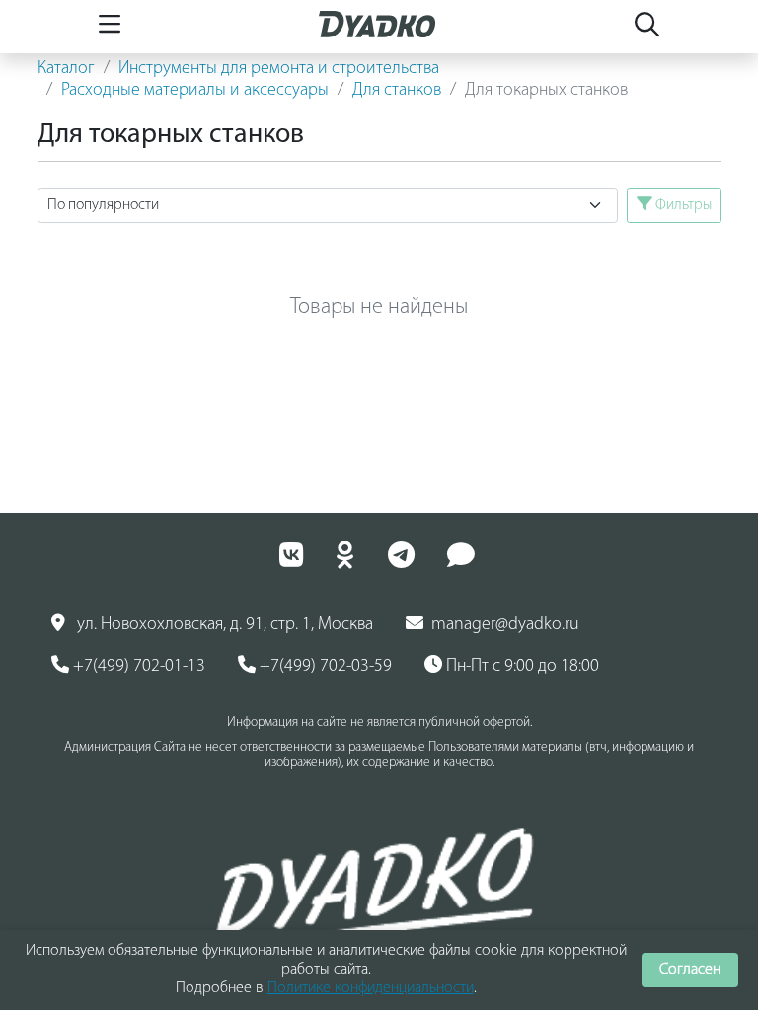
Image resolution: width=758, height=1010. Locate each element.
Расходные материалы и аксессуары (195, 91)
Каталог (66, 69)
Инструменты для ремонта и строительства (278, 69)
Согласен (689, 969)
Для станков (396, 91)
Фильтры (682, 205)
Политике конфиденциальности (370, 988)
